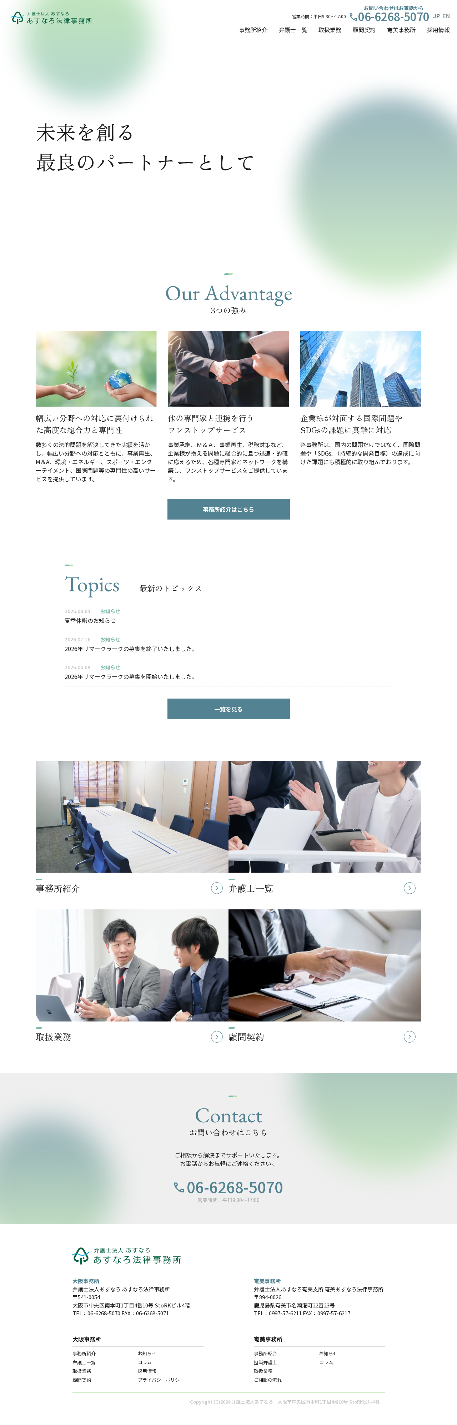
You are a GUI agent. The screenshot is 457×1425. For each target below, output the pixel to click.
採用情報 (438, 29)
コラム (145, 1362)
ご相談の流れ (268, 1379)
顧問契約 (364, 29)
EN (446, 15)
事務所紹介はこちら (228, 509)
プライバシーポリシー (161, 1379)
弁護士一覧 (293, 29)
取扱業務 (329, 29)
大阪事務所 (86, 1339)
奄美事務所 (401, 29)
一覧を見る (228, 709)
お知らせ (147, 1353)
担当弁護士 (265, 1362)
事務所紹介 (253, 29)
